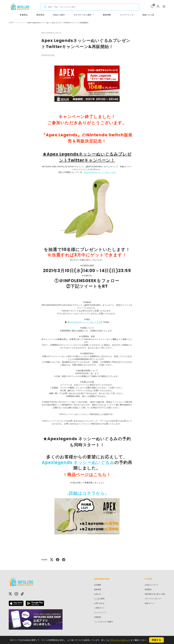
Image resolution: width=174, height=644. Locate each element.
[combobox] (90, 7)
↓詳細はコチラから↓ (87, 493)
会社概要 (97, 585)
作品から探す (59, 14)
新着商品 (24, 14)
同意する (156, 640)
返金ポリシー (150, 603)
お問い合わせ (99, 603)
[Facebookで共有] (58, 560)
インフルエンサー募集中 (103, 622)
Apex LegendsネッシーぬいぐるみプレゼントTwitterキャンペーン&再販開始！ (58, 22)
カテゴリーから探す (83, 14)
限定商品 (40, 14)
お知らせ (58, 33)
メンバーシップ (127, 14)
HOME (11, 22)
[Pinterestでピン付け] (64, 560)
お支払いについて (152, 585)
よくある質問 (99, 598)
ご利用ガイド (99, 608)
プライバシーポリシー (153, 598)
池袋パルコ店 (148, 14)
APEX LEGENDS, (48, 33)
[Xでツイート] (52, 560)
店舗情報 (97, 617)
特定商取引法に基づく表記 (155, 594)
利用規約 (148, 589)
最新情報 (107, 14)
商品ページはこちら (87, 474)
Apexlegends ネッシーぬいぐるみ (100, 172)
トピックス (20, 22)
